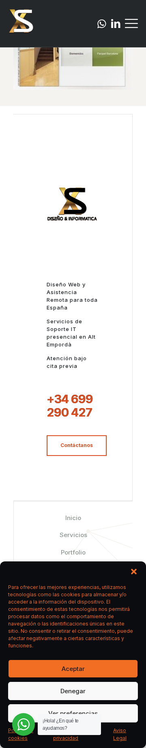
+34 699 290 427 (70, 405)
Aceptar (73, 669)
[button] (134, 571)
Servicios (73, 535)
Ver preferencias (73, 713)
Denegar (73, 691)
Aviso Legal (120, 734)
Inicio (73, 518)
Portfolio (73, 552)
